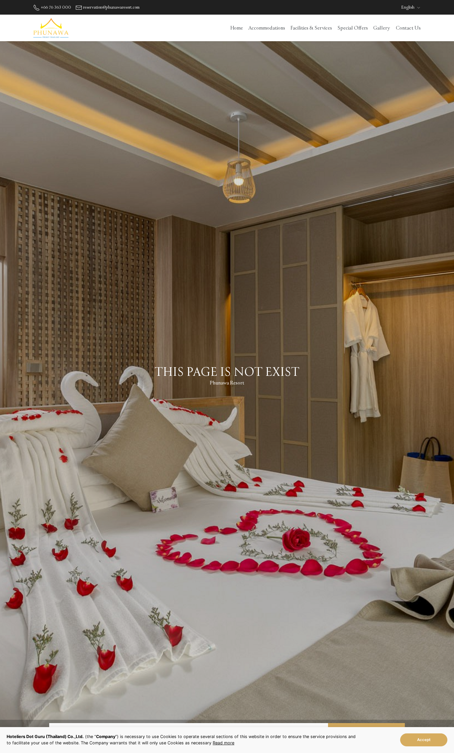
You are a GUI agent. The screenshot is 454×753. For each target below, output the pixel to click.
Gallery (381, 28)
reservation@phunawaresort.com (111, 7)
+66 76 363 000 (56, 7)
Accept (423, 739)
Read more (223, 742)
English (408, 7)
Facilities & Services (311, 28)
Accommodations (266, 28)
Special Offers (352, 28)
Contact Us (408, 28)
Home (236, 28)
